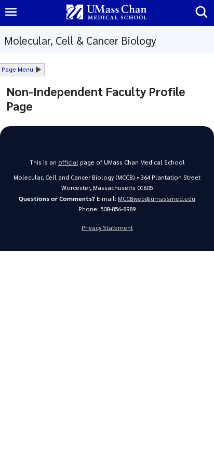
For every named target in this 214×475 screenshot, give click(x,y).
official (68, 162)
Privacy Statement (107, 228)
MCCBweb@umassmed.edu (156, 198)
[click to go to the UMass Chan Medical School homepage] (106, 13)
